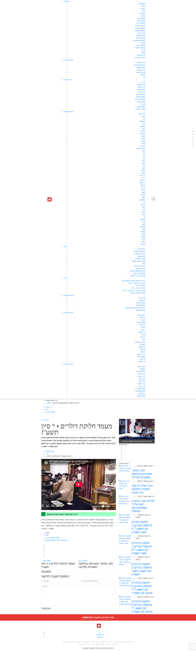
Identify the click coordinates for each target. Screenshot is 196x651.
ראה (143, 224)
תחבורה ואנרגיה (139, 58)
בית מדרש (68, 80)
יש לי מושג (141, 384)
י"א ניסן (142, 337)
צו (144, 217)
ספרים (143, 104)
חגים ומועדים (140, 94)
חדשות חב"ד (140, 23)
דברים (143, 138)
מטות (143, 190)
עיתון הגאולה (68, 364)
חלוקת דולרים (140, 286)
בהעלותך (142, 121)
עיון (144, 77)
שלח (143, 229)
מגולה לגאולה (140, 97)
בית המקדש (141, 62)
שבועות (142, 349)
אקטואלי (142, 369)
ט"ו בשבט (141, 332)
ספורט (143, 16)
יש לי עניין (142, 386)
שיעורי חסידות (140, 109)
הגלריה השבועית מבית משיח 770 (133, 281)
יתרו (143, 178)
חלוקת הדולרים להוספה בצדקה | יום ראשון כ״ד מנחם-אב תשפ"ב (142, 588)
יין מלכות (142, 300)
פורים (143, 335)
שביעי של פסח (140, 342)
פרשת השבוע (69, 112)
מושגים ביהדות (140, 99)
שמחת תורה (141, 322)
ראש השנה (141, 315)
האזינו (143, 141)
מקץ (143, 197)
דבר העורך (141, 374)
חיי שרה (142, 175)
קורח (143, 222)
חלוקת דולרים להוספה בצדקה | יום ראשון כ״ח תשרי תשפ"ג (142, 527)
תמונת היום (141, 18)
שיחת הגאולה (69, 295)
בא (144, 119)
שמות (143, 232)
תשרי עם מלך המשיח (137, 293)
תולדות (142, 237)
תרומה (143, 244)
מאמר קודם (47, 561)
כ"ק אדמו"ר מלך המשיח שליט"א (56, 540)
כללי (143, 264)
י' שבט (143, 330)
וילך (144, 156)
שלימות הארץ (140, 38)
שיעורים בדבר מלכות (138, 276)
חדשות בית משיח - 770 (136, 283)
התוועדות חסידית (139, 251)
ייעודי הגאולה (140, 67)
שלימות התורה (140, 48)
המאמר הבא (83, 561)
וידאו (65, 246)
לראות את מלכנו (139, 266)
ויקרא (143, 163)
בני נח (143, 50)
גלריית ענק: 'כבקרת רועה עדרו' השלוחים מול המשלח (143, 506)
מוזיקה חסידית (140, 26)
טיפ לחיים (141, 381)
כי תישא (142, 183)
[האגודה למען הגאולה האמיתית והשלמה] (48, 199)
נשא (143, 207)
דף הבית (48, 407)
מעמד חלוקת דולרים (52, 538)
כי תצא (142, 185)
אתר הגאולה (49, 451)
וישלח (143, 170)
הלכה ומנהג (141, 89)
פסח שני (142, 344)
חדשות (66, 1)
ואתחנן (143, 146)
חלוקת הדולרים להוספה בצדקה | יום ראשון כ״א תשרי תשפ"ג (142, 548)
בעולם (143, 9)
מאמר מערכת (140, 303)
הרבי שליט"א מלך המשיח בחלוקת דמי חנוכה (142, 489)
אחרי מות (142, 114)
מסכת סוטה (141, 102)
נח (144, 202)
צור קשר (100, 637)
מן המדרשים (140, 72)
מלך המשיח (141, 70)
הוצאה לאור (141, 21)
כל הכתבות (100, 635)
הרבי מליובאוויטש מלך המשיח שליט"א (137, 441)
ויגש (144, 151)
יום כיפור (142, 317)
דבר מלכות (141, 87)
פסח (143, 340)
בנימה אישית (140, 371)
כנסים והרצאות (140, 254)
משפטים (142, 200)
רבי (100, 632)
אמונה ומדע (141, 366)
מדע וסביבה (141, 55)
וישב (143, 168)
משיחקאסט (141, 256)
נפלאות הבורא (140, 28)
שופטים (142, 227)
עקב (143, 210)
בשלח (143, 136)
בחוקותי (142, 126)
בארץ (143, 6)
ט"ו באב (142, 359)
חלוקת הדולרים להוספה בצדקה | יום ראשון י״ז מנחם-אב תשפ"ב (142, 606)
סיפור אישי (141, 33)
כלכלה (143, 43)
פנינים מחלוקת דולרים (137, 271)
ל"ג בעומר (141, 347)
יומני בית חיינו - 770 (138, 288)
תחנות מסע (141, 396)
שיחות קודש (141, 107)
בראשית (142, 134)
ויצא (144, 158)
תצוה (143, 241)
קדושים (142, 219)
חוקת (143, 173)
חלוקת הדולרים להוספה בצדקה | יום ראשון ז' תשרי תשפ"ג (142, 569)
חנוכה (143, 327)
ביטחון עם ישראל (139, 40)
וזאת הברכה (141, 148)
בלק (144, 129)
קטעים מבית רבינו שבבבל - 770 (134, 290)
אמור (143, 116)
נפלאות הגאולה (140, 31)
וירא (144, 165)
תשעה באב (141, 357)
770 (65, 278)
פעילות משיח (140, 36)
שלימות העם (141, 45)
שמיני (143, 234)
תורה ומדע (141, 92)
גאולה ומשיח (68, 60)
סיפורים (142, 75)
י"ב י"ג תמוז (141, 354)
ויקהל (143, 161)
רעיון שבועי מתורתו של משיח (135, 308)
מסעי (143, 192)
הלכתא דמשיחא (139, 65)
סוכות (143, 320)
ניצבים (143, 205)
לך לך (143, 188)
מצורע (143, 195)
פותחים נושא (140, 268)
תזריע (143, 239)
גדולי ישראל (141, 85)
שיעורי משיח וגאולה (138, 261)
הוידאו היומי (141, 249)
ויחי (144, 153)
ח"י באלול (142, 362)
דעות (143, 11)
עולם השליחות (140, 391)
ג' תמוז (142, 352)
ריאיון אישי (141, 393)
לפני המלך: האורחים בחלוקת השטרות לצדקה (142, 474)
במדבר (142, 131)
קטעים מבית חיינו (139, 273)
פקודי (143, 214)
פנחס (143, 212)
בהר (143, 124)
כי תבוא (142, 180)
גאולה (143, 53)
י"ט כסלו (142, 325)
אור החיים (141, 298)
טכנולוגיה (142, 13)
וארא (143, 143)
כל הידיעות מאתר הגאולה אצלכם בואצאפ (62, 514)
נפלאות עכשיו (140, 305)
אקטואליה (142, 4)
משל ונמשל (141, 389)
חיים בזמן (142, 379)
